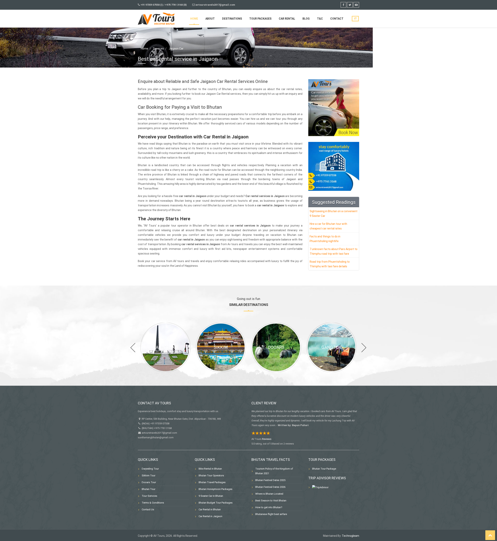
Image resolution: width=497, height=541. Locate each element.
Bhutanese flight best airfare (271, 514)
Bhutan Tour (148, 489)
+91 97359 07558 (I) (152, 4)
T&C (320, 18)
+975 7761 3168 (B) (176, 4)
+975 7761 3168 (163, 428)
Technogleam (350, 535)
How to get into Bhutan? (268, 507)
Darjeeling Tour (150, 468)
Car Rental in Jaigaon (210, 516)
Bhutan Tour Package (324, 468)
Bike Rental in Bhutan (210, 468)
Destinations (232, 18)
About (210, 18)
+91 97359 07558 (159, 423)
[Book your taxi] (333, 107)
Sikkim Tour (148, 475)
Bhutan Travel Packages (212, 482)
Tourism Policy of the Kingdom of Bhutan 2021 (274, 471)
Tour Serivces (149, 495)
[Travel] (156, 18)
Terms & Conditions (153, 502)
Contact (336, 18)
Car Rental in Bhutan (210, 509)
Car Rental (287, 18)
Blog (306, 18)
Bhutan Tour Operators (211, 475)
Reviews (266, 439)
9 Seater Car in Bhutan (211, 495)
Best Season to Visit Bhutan (270, 500)
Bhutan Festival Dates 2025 (270, 480)
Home (194, 18)
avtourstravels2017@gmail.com (159, 432)
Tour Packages (260, 18)
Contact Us (148, 509)
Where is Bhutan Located (269, 493)
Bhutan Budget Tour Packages (216, 502)
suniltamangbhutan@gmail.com (156, 437)
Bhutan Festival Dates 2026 (270, 486)
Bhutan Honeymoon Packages (215, 489)
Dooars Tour (149, 482)
